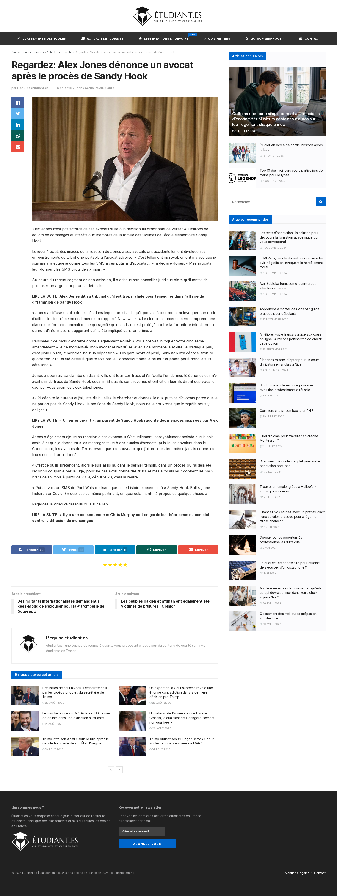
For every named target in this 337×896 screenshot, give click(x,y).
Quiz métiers (219, 38)
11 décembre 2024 (274, 247)
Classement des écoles (27, 52)
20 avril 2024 (271, 624)
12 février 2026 (273, 155)
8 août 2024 (271, 395)
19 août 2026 (54, 749)
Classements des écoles (44, 38)
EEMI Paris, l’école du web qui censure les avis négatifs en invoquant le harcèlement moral (291, 262)
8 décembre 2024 (274, 273)
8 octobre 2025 (273, 180)
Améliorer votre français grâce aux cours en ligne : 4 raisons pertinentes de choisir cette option (291, 338)
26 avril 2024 (271, 603)
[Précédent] (111, 769)
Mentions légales (297, 873)
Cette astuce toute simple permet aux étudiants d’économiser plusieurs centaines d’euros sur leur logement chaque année (276, 119)
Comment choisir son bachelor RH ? (286, 411)
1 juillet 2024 (272, 471)
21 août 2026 (53, 723)
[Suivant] (119, 769)
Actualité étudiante (105, 38)
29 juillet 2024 (273, 416)
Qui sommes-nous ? (267, 38)
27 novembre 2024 (275, 319)
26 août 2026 (54, 702)
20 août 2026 (161, 728)
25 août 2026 (161, 702)
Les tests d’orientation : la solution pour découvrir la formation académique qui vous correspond (289, 237)
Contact (312, 38)
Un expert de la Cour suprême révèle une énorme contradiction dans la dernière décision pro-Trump (181, 692)
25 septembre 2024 (276, 349)
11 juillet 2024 (272, 446)
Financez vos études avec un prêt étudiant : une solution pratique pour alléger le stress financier (292, 516)
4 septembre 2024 (275, 370)
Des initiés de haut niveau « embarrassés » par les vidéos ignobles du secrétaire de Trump (74, 692)
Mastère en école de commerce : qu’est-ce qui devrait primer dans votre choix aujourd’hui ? (291, 592)
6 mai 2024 (269, 547)
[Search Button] (321, 201)
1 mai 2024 (269, 573)
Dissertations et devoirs (166, 37)
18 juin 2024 (270, 527)
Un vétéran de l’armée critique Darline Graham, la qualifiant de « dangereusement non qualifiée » (181, 717)
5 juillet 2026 (244, 131)
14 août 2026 (161, 749)
